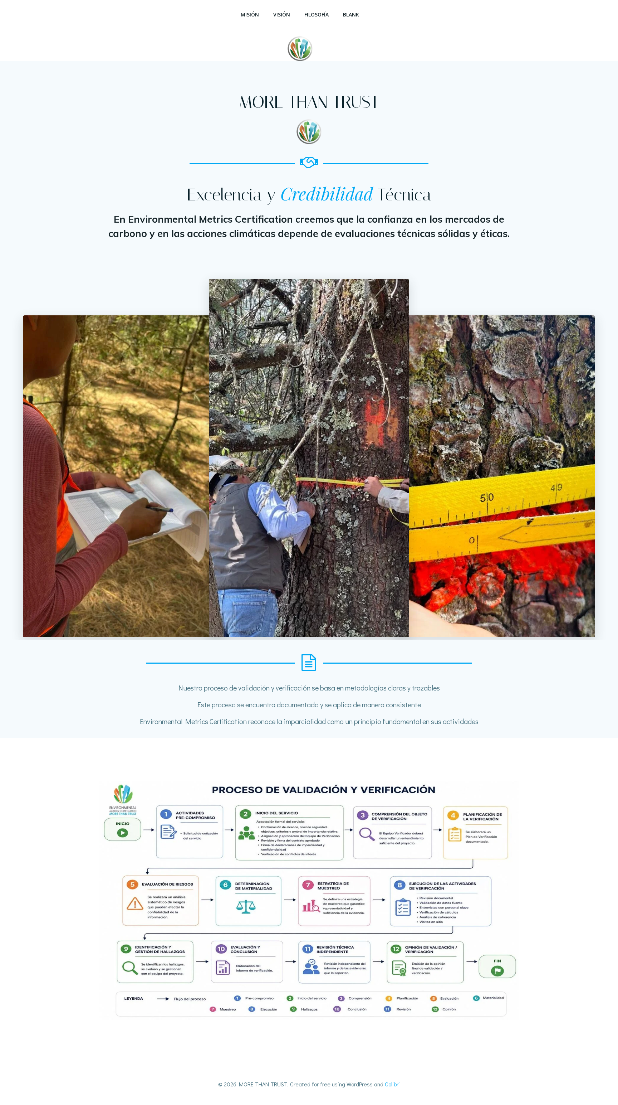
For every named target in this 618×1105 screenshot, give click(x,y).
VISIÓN (281, 14)
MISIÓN (250, 14)
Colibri (392, 1084)
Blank (351, 14)
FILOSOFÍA (316, 14)
